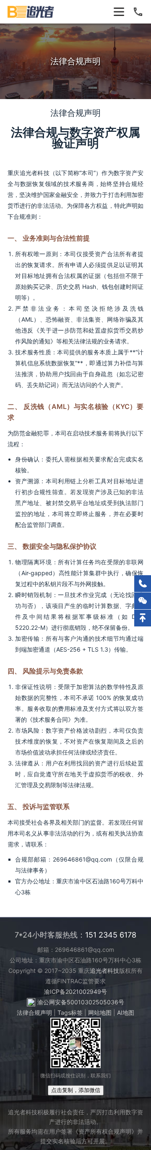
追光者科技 (104, 970)
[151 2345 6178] (142, 583)
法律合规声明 (34, 1012)
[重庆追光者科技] (31, 11)
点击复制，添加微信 (75, 1090)
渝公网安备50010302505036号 (80, 1002)
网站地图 (100, 1012)
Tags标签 (70, 1012)
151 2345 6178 (110, 934)
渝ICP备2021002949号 (75, 991)
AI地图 (125, 1012)
